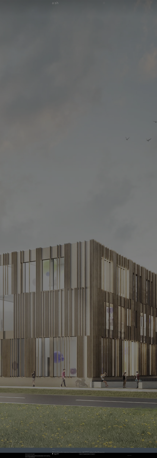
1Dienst (55, 454)
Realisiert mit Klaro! (129, 455)
